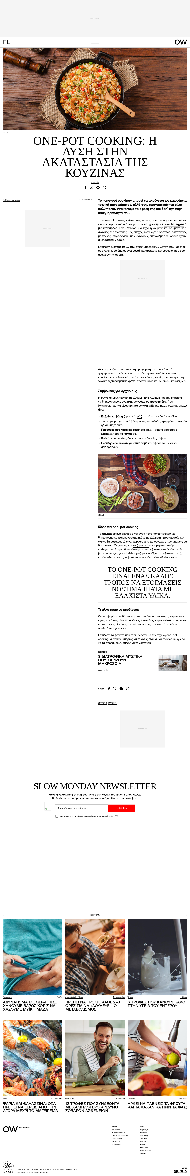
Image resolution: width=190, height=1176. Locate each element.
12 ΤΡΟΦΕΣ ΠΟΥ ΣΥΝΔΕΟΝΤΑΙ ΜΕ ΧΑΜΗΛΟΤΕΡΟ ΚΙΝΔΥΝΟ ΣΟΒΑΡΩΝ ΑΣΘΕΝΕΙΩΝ (93, 1107)
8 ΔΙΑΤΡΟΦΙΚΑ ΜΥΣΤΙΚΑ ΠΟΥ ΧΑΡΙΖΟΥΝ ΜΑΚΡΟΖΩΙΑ (120, 660)
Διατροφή (95, 182)
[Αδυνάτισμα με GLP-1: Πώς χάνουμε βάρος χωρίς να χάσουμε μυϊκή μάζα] (32, 957)
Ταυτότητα (116, 1130)
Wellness (143, 1133)
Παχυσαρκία (7, 997)
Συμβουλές (132, 1098)
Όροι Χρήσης (117, 1139)
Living (142, 1144)
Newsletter (116, 1142)
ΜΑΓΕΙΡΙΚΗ (112, 703)
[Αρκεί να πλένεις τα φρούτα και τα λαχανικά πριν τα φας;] (157, 1058)
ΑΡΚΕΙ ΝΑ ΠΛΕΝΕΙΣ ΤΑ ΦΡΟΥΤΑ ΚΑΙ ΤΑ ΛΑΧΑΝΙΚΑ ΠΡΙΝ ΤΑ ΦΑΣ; (157, 1105)
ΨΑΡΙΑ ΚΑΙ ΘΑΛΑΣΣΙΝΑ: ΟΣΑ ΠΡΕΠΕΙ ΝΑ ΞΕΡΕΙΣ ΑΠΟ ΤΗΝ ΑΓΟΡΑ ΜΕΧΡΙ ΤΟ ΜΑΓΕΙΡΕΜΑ (30, 1107)
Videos (142, 1153)
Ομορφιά (143, 1142)
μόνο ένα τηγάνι (174, 224)
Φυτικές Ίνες (70, 1098)
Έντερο (130, 997)
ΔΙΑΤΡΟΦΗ (102, 703)
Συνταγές (143, 1139)
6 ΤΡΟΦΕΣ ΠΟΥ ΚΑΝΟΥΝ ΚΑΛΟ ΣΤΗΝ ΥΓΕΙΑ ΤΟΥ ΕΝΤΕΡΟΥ (156, 1004)
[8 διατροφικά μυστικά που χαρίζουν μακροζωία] (173, 663)
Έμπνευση (144, 1147)
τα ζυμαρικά (141, 545)
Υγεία (142, 1127)
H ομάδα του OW (118, 1133)
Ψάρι (5, 1098)
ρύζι (139, 416)
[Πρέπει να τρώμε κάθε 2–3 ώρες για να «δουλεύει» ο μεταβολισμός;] (95, 957)
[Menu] (95, 42)
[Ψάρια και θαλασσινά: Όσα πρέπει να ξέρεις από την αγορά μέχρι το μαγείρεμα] (32, 1058)
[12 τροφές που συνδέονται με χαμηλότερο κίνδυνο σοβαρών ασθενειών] (95, 1058)
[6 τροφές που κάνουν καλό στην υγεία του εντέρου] (157, 957)
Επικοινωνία (116, 1144)
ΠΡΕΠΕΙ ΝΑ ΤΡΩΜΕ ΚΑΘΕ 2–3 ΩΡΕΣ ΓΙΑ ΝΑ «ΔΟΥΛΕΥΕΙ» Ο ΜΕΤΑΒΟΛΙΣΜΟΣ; (92, 1005)
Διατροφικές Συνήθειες (74, 997)
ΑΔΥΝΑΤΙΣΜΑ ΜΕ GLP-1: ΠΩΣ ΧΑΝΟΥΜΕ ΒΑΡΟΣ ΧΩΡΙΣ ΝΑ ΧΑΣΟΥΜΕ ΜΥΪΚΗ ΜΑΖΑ (30, 1005)
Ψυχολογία (144, 1130)
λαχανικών (166, 247)
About (114, 1127)
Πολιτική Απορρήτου (120, 1136)
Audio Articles (145, 1150)
